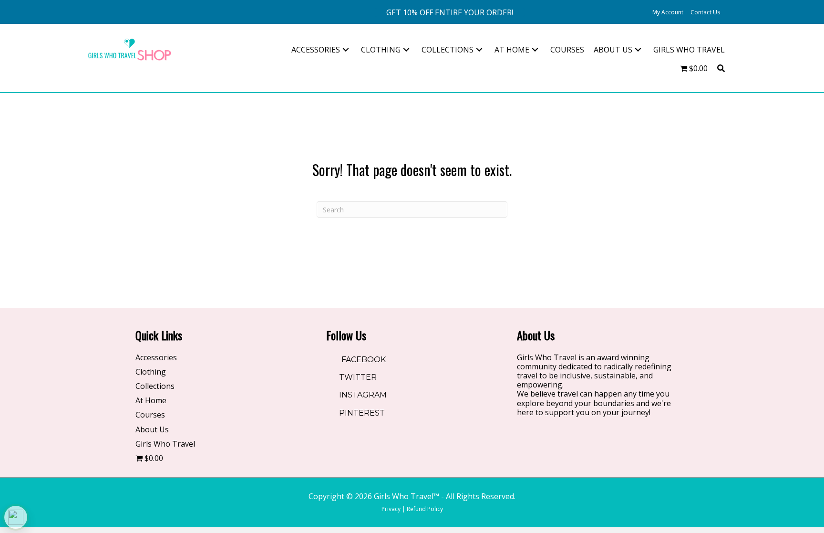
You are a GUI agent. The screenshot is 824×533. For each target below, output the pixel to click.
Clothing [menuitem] (150, 372)
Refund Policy (425, 509)
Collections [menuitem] (155, 386)
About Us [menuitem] (152, 430)
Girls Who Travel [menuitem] (165, 444)
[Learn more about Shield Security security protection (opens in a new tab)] (15, 517)
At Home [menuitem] (150, 401)
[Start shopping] (730, 12)
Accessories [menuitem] (156, 358)
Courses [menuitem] (150, 415)
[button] (450, 12)
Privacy (391, 509)
